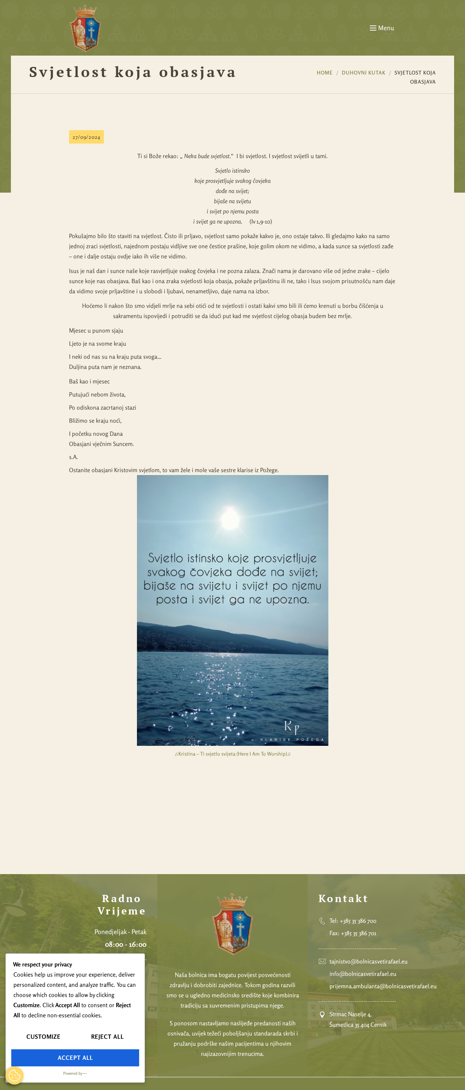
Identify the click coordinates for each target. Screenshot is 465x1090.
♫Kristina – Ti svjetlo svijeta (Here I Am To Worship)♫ (232, 754)
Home (325, 72)
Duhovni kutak (363, 72)
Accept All (75, 1057)
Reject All (107, 1036)
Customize (44, 1036)
